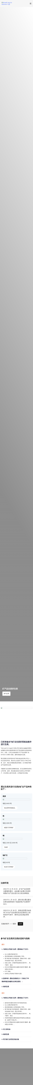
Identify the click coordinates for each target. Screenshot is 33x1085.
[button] (10, 808)
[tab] (16, 949)
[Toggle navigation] (26, 3)
